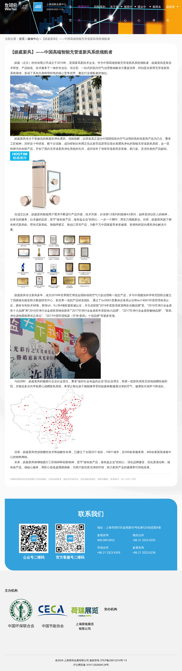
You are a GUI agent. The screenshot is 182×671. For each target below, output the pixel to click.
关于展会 (114, 13)
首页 (70, 13)
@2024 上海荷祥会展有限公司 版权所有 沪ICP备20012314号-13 (91, 660)
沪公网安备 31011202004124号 (91, 664)
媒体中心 (33, 39)
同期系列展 (99, 13)
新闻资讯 (170, 13)
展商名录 (156, 13)
